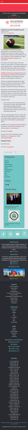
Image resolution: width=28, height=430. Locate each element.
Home (14, 326)
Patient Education (14, 331)
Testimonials (14, 336)
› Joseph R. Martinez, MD (14, 383)
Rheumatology (8, 164)
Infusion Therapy (14, 299)
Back (14, 320)
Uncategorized (10, 33)
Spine (6, 168)
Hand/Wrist (7, 171)
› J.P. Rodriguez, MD (14, 392)
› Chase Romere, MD (14, 416)
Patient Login (14, 348)
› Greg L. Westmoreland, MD (14, 414)
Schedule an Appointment (14, 339)
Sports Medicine (9, 166)
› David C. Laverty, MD (14, 378)
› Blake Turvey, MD (14, 411)
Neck (14, 318)
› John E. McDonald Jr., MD (14, 386)
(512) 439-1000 (16, 26)
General (7, 162)
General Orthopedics (14, 286)
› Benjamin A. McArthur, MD (14, 384)
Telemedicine (14, 302)
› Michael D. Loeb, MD (14, 381)
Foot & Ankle (14, 317)
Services (14, 284)
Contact (14, 328)
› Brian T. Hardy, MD (14, 370)
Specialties (14, 307)
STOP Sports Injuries (14, 124)
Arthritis (7, 161)
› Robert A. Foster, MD (14, 369)
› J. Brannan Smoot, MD (14, 400)
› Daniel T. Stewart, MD (14, 405)
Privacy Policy (14, 333)
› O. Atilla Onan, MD (14, 389)
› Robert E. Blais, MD (14, 364)
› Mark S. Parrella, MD (14, 391)
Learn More (14, 17)
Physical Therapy (14, 294)
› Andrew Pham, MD (14, 417)
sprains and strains (8, 58)
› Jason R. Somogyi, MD (14, 403)
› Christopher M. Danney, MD (14, 367)
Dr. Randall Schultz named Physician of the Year (12, 207)
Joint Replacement (14, 291)
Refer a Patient (15, 342)
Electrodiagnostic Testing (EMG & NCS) (14, 296)
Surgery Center (14, 301)
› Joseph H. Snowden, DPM (14, 402)
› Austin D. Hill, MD (14, 372)
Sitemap (14, 334)
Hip (6, 173)
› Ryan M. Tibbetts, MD (14, 409)
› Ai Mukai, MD (14, 387)
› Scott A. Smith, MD (14, 398)
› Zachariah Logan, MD (14, 380)
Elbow (14, 310)
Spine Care (14, 289)
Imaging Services (14, 298)
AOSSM (10, 131)
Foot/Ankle (7, 176)
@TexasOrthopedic (6, 137)
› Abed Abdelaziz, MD (14, 362)
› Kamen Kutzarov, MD (14, 376)
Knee (6, 175)
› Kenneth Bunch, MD (14, 365)
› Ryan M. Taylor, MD (14, 408)
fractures (16, 58)
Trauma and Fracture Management (14, 293)
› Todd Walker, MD (14, 412)
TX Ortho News (14, 346)
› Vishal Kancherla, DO (14, 373)
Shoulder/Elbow (8, 169)
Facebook (11, 136)
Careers (14, 344)
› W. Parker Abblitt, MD (14, 361)
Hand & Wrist (14, 309)
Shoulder (14, 312)
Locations (14, 329)
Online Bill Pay (14, 351)
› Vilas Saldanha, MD (14, 394)
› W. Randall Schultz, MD (14, 397)
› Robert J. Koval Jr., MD (14, 375)
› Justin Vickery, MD (14, 419)
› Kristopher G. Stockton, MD (14, 406)
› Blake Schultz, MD (14, 395)
